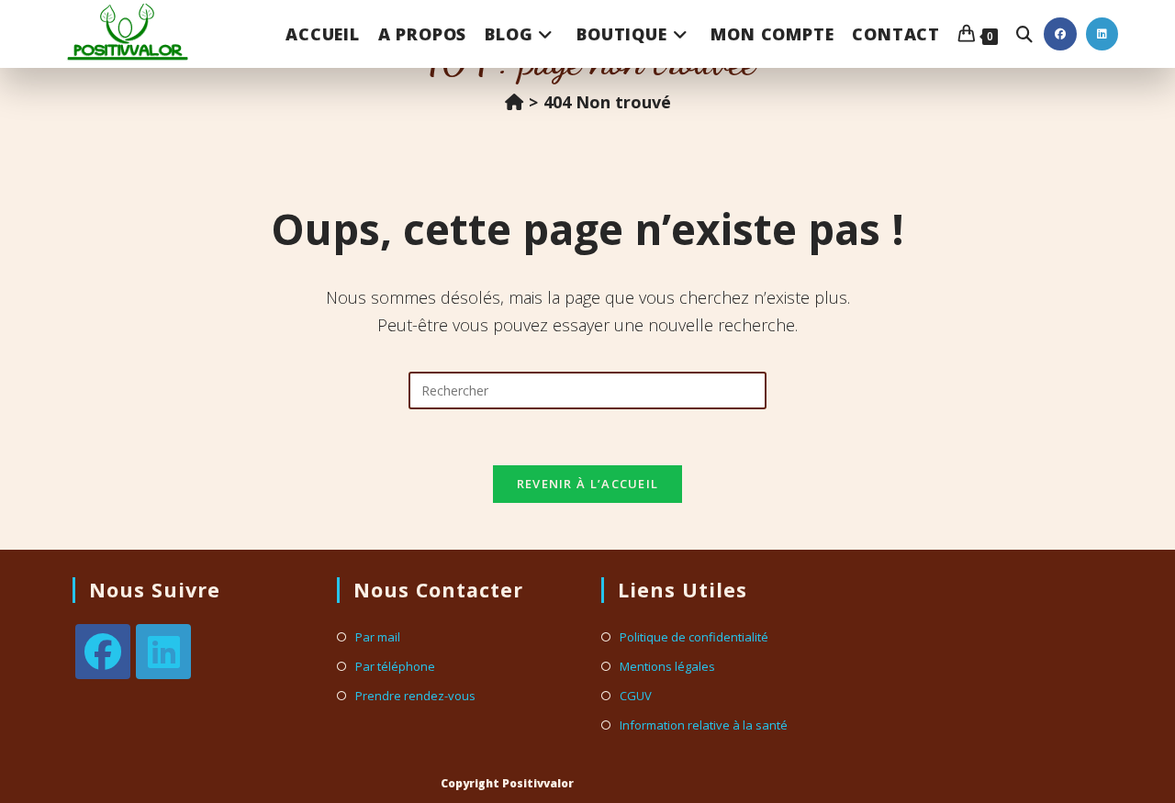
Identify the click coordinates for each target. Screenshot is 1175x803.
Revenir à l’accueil (588, 483)
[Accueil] (514, 102)
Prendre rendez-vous (415, 696)
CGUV (636, 696)
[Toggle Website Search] (1024, 34)
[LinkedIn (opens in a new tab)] (1102, 33)
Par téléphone (395, 667)
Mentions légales (667, 667)
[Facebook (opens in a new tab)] (1060, 33)
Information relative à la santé (704, 725)
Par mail (377, 637)
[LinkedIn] (163, 651)
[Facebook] (102, 651)
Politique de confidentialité (694, 637)
